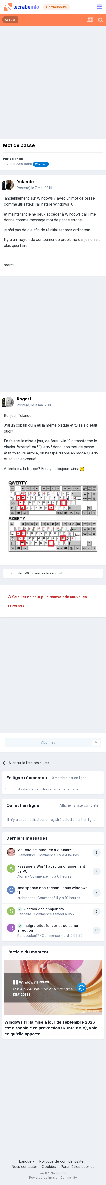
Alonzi (22, 876)
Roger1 (24, 398)
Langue (26, 1161)
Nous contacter (24, 1167)
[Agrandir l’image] (53, 516)
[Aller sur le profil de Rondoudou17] (11, 928)
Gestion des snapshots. (44, 909)
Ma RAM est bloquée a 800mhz (44, 850)
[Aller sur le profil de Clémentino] (11, 852)
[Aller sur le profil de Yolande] (9, 185)
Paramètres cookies (78, 1167)
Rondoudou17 (28, 936)
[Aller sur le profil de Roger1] (9, 402)
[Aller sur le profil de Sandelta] (11, 911)
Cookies (49, 1167)
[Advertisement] (53, 81)
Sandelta (24, 914)
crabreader (26, 898)
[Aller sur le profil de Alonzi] (11, 868)
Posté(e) (34, 188)
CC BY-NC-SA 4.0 (53, 1173)
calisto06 (23, 573)
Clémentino (26, 855)
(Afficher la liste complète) (79, 805)
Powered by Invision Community (53, 1177)
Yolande (16, 159)
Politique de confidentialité (61, 1161)
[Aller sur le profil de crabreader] (11, 890)
